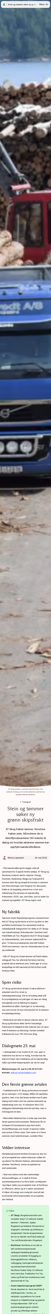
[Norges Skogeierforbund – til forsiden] (4, 4)
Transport (26, 802)
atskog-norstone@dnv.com (23, 1072)
